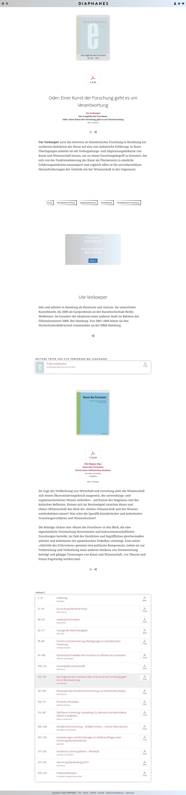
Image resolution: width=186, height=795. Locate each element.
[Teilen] (95, 132)
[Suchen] (7, 3)
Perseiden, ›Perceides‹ (68, 702)
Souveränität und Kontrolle (71, 666)
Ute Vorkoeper (93, 113)
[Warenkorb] (183, 3)
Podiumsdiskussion (57, 364)
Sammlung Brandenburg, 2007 (73, 762)
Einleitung (62, 598)
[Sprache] (179, 3)
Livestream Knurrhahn (68, 619)
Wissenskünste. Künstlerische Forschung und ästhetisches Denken (91, 691)
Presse (85, 792)
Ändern (93, 260)
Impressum (129, 792)
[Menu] (3, 3)
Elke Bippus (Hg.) (93, 464)
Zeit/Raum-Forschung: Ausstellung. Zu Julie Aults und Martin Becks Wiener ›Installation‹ (91, 714)
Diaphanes (93, 3)
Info (79, 792)
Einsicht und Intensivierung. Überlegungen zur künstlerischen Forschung (89, 643)
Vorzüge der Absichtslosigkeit (72, 630)
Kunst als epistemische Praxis (72, 609)
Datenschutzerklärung (115, 792)
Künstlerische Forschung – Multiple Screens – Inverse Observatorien (92, 726)
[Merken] (91, 132)
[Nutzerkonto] (175, 3)
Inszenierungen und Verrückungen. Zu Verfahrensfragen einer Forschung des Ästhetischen (89, 739)
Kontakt (101, 792)
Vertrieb (93, 792)
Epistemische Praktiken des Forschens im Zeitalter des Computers (91, 655)
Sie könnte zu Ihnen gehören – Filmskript (78, 751)
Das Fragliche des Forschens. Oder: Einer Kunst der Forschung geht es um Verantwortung (91, 678)
